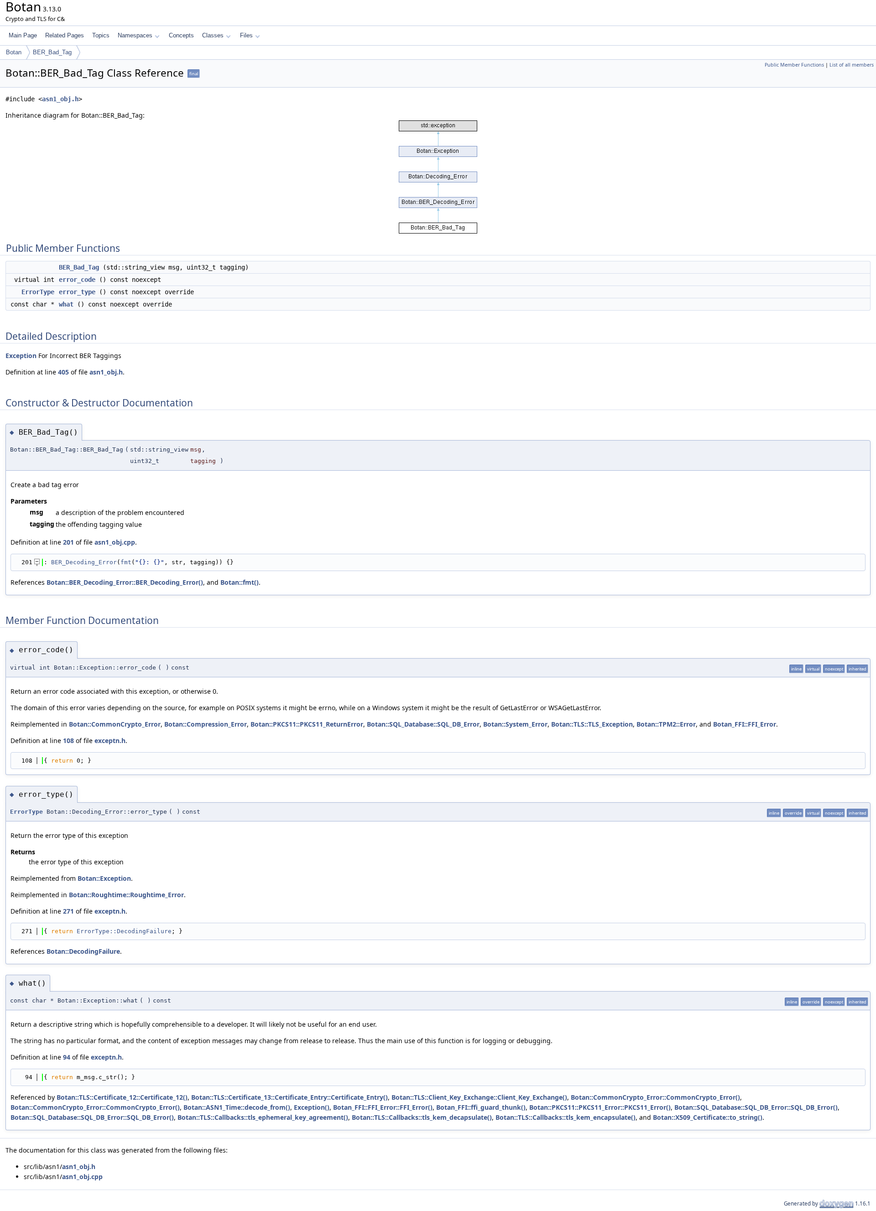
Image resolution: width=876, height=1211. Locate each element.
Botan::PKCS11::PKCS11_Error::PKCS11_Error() (600, 1107)
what (66, 304)
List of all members (851, 65)
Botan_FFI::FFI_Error (744, 724)
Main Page (23, 35)
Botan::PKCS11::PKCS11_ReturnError (306, 724)
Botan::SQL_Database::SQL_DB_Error (423, 724)
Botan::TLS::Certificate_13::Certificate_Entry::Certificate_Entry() (289, 1097)
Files (246, 35)
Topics (101, 35)
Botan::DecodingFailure (83, 951)
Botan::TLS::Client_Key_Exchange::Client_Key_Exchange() (479, 1097)
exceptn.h (109, 740)
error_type (77, 292)
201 (68, 542)
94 (66, 1057)
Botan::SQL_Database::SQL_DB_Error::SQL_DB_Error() (756, 1107)
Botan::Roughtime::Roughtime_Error (126, 894)
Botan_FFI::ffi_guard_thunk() (481, 1107)
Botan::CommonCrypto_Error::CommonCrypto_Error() (655, 1097)
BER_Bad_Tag (52, 52)
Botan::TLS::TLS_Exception (592, 724)
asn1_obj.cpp (114, 542)
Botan (13, 52)
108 (68, 740)
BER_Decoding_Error (84, 562)
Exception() (311, 1107)
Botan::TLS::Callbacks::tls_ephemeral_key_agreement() (262, 1117)
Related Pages (64, 35)
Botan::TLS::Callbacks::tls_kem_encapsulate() (565, 1117)
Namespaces (135, 35)
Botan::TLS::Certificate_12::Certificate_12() (122, 1097)
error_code (77, 279)
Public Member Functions (794, 65)
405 (63, 372)
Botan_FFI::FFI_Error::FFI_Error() (383, 1107)
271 (68, 911)
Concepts (181, 35)
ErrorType (37, 292)
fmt (125, 562)
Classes (213, 35)
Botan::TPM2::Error (666, 724)
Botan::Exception (104, 878)
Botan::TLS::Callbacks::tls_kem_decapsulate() (422, 1117)
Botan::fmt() (239, 582)
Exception (20, 355)
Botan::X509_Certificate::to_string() (707, 1117)
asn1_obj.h (60, 99)
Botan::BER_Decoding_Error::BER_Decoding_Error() (125, 582)
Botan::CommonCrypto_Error (115, 724)
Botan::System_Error (515, 724)
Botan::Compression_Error (205, 724)
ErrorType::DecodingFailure (124, 931)
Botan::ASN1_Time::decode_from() (236, 1107)
